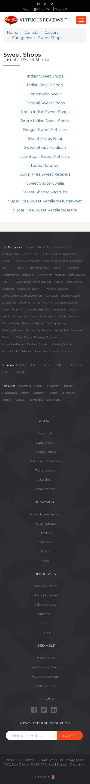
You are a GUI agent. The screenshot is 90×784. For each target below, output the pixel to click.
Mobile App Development (53, 247)
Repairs (58, 281)
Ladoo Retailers (45, 165)
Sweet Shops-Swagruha (45, 192)
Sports (72, 309)
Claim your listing (45, 586)
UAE (5, 372)
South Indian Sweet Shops (45, 121)
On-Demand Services (55, 261)
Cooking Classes (70, 295)
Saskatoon (39, 392)
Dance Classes (11, 323)
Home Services (42, 281)
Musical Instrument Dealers (19, 344)
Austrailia (76, 365)
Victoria (7, 399)
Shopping (8, 288)
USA (32, 365)
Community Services (38, 330)
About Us (45, 433)
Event (35, 288)
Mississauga (9, 392)
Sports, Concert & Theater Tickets (22, 295)
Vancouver (68, 392)
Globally (21, 365)
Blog (25, 9)
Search (45, 623)
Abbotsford (24, 385)
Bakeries (26, 351)
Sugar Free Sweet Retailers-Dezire (45, 210)
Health (20, 268)
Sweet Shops (24, 337)
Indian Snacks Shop (45, 85)
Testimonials (45, 470)
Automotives (44, 274)
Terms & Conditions (45, 461)
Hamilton (68, 385)
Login (45, 632)
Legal (5, 261)
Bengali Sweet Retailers (45, 129)
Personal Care (31, 254)
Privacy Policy (45, 452)
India (46, 365)
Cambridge (36, 399)
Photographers (11, 254)
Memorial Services (57, 288)
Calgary (60, 9)
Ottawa (20, 399)
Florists (43, 344)
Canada (20, 372)
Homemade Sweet (45, 94)
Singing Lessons (68, 316)
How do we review (45, 514)
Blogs (45, 551)
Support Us (45, 442)
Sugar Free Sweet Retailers (45, 174)
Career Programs (42, 302)
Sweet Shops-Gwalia (45, 183)
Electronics (72, 268)
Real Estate (70, 254)
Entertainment (11, 274)
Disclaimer (45, 479)
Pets (4, 281)
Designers (76, 261)
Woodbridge (52, 399)
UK (59, 365)
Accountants (10, 351)
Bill (4, 268)
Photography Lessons (43, 316)
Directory (45, 533)
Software (29, 247)
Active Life (23, 288)
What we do (45, 686)
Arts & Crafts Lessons (14, 316)
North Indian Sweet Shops (45, 112)
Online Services (51, 254)
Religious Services (33, 323)
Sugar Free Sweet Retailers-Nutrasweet (45, 201)
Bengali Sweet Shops (45, 103)
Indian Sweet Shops (45, 76)
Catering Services (12, 330)
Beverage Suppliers (46, 337)
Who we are (45, 489)
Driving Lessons (56, 323)
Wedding (24, 302)
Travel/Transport (40, 268)
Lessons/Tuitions (12, 309)
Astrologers (51, 295)
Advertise (45, 614)
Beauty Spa (61, 330)
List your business (45, 595)
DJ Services (9, 302)
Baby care (76, 330)
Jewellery (66, 351)
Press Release (45, 523)
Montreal (24, 392)
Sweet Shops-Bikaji (45, 138)
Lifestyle (28, 274)
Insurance (59, 309)
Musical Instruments (38, 309)
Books (5, 337)
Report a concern (45, 676)
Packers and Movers (46, 351)
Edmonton (53, 385)
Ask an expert (45, 604)
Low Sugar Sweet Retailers (45, 156)
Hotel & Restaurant (27, 261)
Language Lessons (66, 302)
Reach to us (45, 658)
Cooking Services (62, 344)
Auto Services (76, 274)
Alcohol (56, 268)
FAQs (45, 560)
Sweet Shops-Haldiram (45, 147)
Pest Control (74, 281)
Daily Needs (23, 281)
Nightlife (60, 274)
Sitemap (45, 542)
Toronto (52, 392)
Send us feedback (45, 667)
